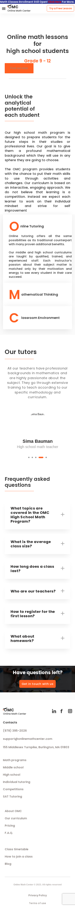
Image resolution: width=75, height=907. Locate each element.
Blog (8, 864)
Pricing (10, 826)
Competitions (13, 789)
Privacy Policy (37, 895)
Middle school (13, 767)
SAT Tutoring (12, 796)
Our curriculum (16, 818)
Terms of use (37, 903)
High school (11, 775)
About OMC (13, 811)
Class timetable (16, 849)
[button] (4, 8)
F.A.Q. (9, 833)
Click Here (54, 2)
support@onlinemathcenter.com (27, 739)
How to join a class (19, 856)
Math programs (14, 760)
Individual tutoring (16, 782)
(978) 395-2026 (15, 731)
